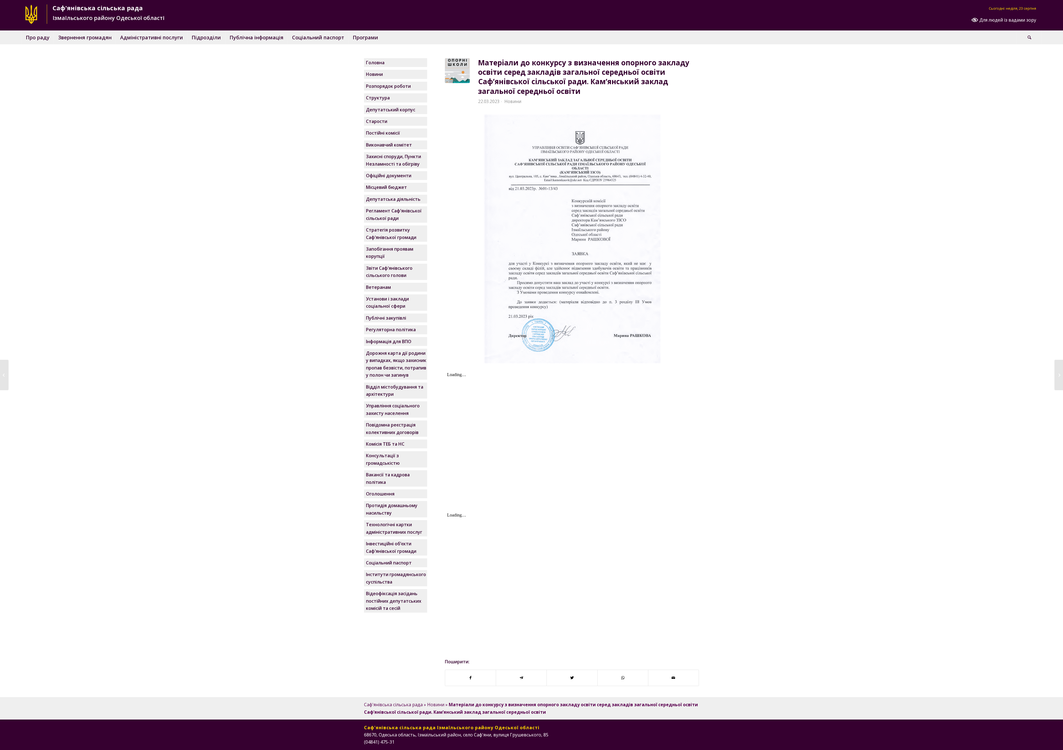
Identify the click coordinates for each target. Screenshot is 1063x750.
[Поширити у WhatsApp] (623, 677)
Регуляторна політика (391, 330)
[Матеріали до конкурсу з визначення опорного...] (4, 375)
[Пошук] (1029, 37)
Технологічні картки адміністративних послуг (394, 528)
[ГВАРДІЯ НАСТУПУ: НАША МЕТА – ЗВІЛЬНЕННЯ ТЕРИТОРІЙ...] (1058, 375)
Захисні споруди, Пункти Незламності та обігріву (393, 160)
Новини (512, 101)
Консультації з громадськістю (383, 459)
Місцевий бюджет (386, 187)
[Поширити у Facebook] (470, 677)
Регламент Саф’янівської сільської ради (394, 214)
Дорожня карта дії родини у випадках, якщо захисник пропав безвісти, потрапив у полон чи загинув (396, 364)
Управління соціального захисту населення (393, 409)
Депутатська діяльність (393, 199)
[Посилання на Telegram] (695, 741)
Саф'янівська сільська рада (393, 705)
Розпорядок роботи (388, 86)
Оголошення (380, 494)
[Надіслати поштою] (673, 677)
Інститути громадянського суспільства (396, 578)
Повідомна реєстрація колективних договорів (392, 428)
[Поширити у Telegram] (521, 677)
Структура (378, 98)
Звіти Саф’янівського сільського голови (389, 271)
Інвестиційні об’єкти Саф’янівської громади (391, 547)
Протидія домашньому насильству (391, 509)
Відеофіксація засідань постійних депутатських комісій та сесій (393, 600)
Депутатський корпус (390, 110)
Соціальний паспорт (389, 563)
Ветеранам (378, 287)
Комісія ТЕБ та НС (385, 444)
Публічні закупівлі (386, 318)
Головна (375, 63)
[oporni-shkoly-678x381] (457, 70)
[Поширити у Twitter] (572, 677)
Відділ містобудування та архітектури (394, 390)
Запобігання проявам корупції (389, 252)
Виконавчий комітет (389, 145)
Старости (376, 121)
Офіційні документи (388, 176)
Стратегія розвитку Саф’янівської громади (391, 233)
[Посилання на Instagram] (678, 741)
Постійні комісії (383, 133)
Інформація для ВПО (388, 341)
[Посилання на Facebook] (670, 741)
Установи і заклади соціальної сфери (387, 302)
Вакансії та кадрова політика (388, 478)
